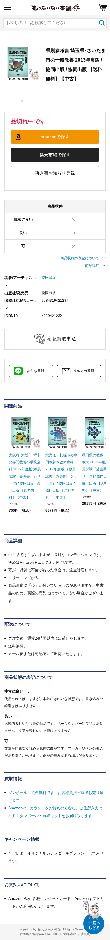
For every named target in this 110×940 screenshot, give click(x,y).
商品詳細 (92, 266)
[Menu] (7, 7)
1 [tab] (22, 101)
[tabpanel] (22, 63)
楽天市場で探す (55, 154)
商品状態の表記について (79, 258)
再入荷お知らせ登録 (55, 172)
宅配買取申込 (61, 338)
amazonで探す (55, 136)
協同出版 (49, 278)
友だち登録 (35, 371)
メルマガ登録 (83, 371)
